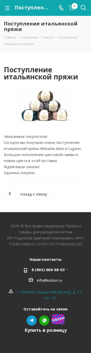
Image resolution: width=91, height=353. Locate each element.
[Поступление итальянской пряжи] (45, 105)
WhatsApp (44, 320)
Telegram (32, 320)
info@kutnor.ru (49, 280)
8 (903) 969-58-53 (48, 269)
